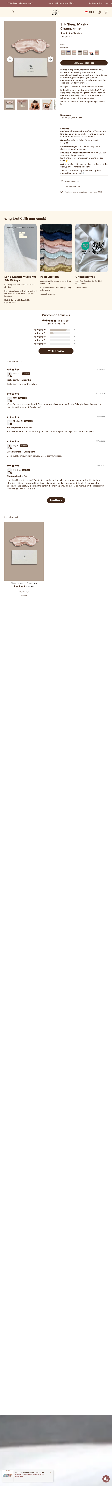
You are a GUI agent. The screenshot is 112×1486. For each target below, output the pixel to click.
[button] (67, 33)
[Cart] (106, 12)
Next (50, 59)
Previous (10, 59)
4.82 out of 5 (63, 320)
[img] (13, 369)
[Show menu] (6, 12)
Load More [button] (56, 500)
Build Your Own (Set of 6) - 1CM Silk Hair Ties (29, 1475)
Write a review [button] (56, 351)
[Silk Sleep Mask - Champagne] (24, 551)
